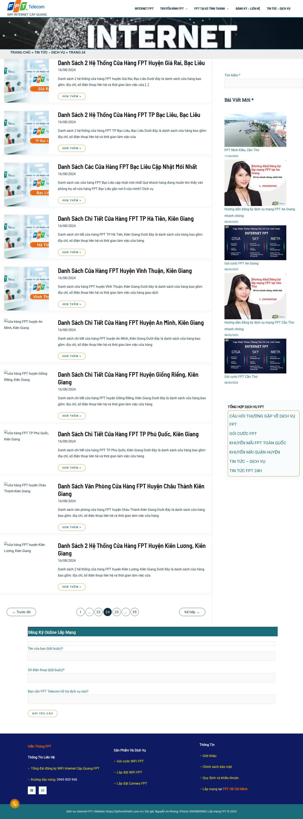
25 (117, 612)
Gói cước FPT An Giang (241, 263)
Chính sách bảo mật (217, 767)
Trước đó (21, 612)
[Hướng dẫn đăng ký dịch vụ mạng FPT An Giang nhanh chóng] (255, 183)
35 (135, 612)
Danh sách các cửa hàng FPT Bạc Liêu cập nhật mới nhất (127, 166)
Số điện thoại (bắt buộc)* (46, 670)
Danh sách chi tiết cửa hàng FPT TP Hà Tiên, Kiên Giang (126, 218)
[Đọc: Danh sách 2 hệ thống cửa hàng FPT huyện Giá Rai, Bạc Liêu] (26, 80)
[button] (186, 8)
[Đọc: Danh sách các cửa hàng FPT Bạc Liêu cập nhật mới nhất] (26, 184)
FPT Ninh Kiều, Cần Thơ (241, 150)
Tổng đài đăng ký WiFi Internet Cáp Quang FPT (65, 768)
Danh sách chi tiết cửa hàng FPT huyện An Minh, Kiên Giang (131, 322)
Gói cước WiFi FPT (130, 761)
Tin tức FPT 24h (245, 470)
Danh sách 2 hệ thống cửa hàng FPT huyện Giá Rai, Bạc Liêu (131, 62)
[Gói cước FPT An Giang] (255, 242)
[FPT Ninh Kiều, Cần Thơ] (255, 129)
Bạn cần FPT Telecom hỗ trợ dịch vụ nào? (58, 691)
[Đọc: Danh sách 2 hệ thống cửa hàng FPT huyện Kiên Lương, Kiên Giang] (26, 548)
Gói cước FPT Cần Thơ (240, 377)
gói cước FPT (243, 433)
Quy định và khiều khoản (221, 778)
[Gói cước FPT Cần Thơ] (255, 356)
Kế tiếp (192, 612)
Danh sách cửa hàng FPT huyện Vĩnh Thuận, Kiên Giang (125, 270)
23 (98, 612)
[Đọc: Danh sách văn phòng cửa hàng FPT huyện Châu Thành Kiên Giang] (26, 488)
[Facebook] (32, 790)
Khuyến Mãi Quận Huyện (254, 452)
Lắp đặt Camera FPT (132, 783)
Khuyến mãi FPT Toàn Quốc (257, 442)
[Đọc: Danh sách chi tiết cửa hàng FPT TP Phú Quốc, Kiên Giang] (26, 436)
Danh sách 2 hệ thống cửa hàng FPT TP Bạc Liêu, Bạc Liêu (129, 114)
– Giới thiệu (208, 756)
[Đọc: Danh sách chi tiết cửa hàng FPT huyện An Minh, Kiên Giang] (26, 324)
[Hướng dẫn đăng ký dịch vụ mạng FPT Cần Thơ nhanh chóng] (255, 296)
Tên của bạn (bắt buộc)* (45, 649)
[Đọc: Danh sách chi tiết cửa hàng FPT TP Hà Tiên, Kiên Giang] (26, 236)
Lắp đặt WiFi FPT (129, 772)
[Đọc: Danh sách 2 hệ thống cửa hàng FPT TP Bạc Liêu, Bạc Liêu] (26, 132)
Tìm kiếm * (232, 75)
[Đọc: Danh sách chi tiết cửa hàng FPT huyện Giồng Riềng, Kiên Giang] (26, 376)
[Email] (43, 790)
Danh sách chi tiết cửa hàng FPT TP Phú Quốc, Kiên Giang (128, 434)
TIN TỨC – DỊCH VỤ (247, 461)
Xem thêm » (71, 97)
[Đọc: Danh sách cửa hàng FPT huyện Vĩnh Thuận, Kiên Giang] (26, 288)
